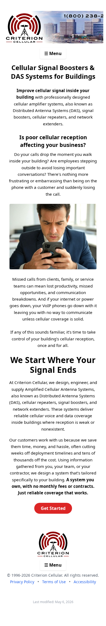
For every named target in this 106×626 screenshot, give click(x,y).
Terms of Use (54, 581)
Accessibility (85, 581)
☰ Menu (53, 53)
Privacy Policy (22, 581)
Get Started (53, 508)
